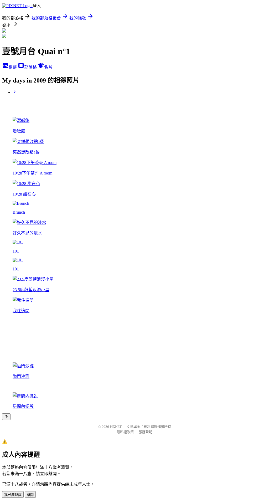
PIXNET (116, 427)
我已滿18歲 (13, 495)
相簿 (13, 67)
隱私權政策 (125, 432)
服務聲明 (145, 432)
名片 (48, 67)
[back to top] (6, 416)
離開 (30, 495)
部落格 (31, 67)
